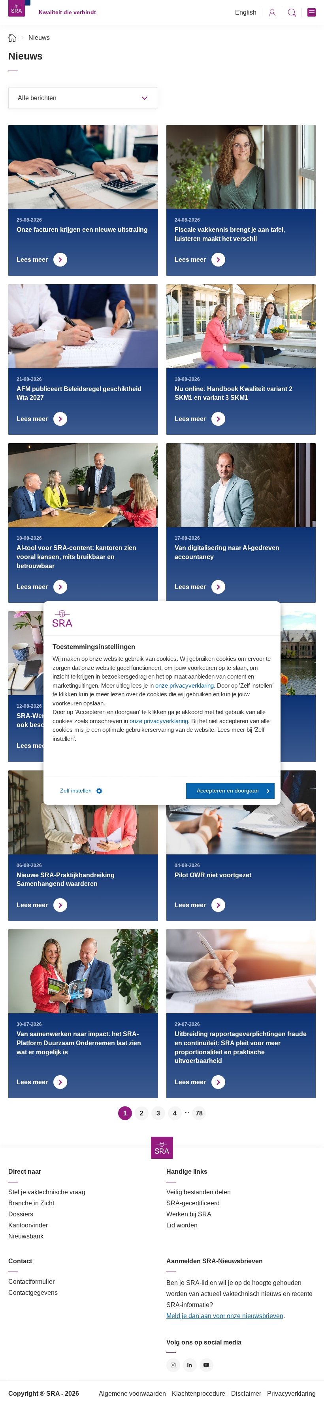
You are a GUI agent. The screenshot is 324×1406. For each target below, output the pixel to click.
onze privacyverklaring (184, 685)
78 (199, 1113)
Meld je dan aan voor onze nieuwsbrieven (224, 1316)
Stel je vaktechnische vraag (46, 1192)
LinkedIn (190, 1365)
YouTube (206, 1365)
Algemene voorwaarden (132, 1393)
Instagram (173, 1365)
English (245, 12)
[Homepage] (16, 8)
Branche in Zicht (31, 1203)
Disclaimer (246, 1393)
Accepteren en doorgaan (228, 791)
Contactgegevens (33, 1292)
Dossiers (20, 1214)
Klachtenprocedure (198, 1393)
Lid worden (182, 1225)
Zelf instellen (76, 791)
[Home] (12, 38)
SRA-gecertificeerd (193, 1203)
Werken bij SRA (188, 1214)
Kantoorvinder (28, 1225)
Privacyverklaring (291, 1393)
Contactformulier (31, 1281)
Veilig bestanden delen (198, 1192)
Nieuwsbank (25, 1236)
